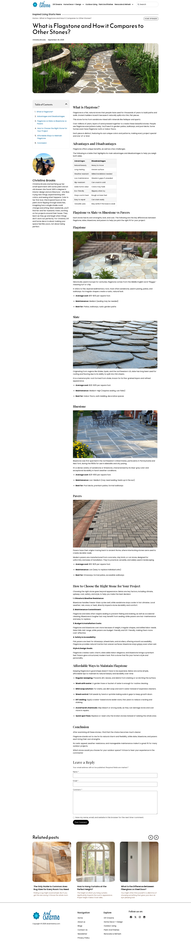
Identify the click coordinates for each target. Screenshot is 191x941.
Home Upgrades (151, 19)
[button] (66, 104)
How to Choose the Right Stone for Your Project (52, 129)
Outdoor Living (91, 4)
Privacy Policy (84, 938)
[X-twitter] (135, 917)
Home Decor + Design (72, 4)
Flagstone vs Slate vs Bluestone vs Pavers (52, 122)
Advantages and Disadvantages (51, 116)
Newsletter (82, 934)
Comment (77, 790)
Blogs (80, 926)
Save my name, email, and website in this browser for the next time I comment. (109, 817)
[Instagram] (140, 917)
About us (81, 922)
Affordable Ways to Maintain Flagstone (49, 137)
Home (35, 18)
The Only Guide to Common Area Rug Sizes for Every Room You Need (51, 888)
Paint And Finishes (106, 4)
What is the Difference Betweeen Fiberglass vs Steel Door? (137, 888)
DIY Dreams (57, 4)
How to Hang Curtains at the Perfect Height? (91, 888)
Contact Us (82, 930)
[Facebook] (131, 917)
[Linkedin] (144, 917)
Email (75, 781)
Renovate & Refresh (123, 4)
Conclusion (42, 143)
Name (76, 772)
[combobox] (147, 4)
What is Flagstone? (45, 111)
